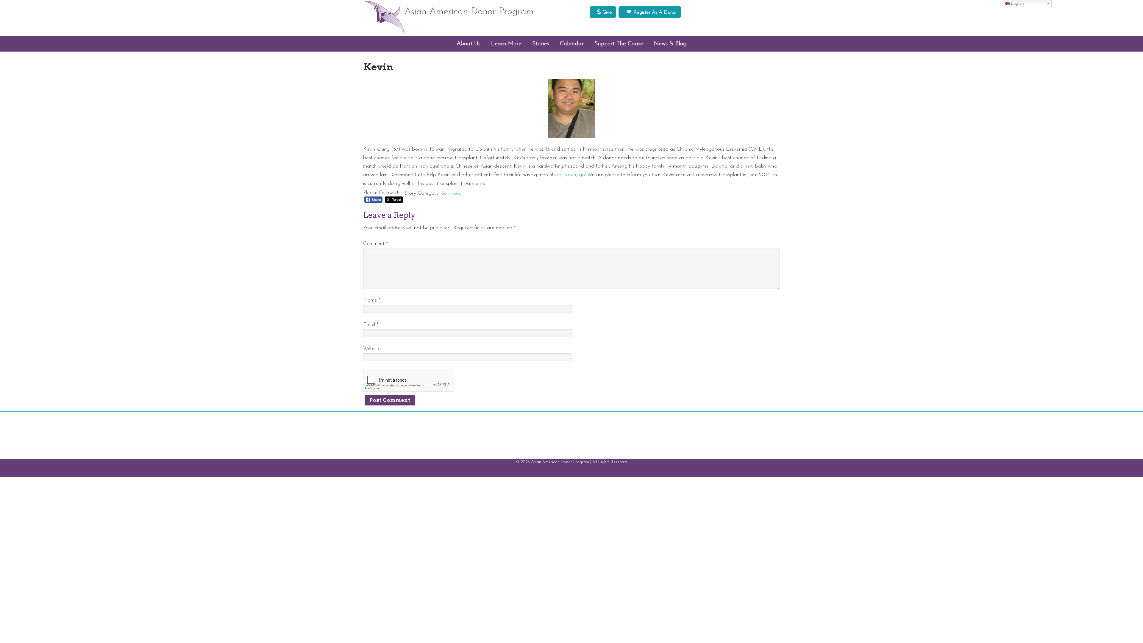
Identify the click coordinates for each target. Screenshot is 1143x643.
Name (372, 300)
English (1017, 3)
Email (371, 324)
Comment (375, 243)
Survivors (451, 193)
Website (372, 348)
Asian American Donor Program (469, 12)
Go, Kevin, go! (570, 174)
